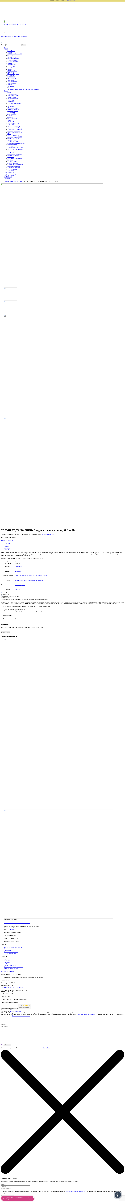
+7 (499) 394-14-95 (9, 24)
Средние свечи (11, 97)
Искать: (3, 44)
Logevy (9, 69)
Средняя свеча (19, 566)
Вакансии (7, 962)
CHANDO (10, 55)
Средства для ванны (13, 138)
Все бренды (10, 86)
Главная (6, 181)
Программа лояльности (11, 952)
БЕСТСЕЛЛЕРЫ (9, 172)
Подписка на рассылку (10, 953)
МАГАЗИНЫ (8, 177)
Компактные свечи (12, 98)
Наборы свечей (11, 100)
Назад (2, 1044)
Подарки (10, 146)
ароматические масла (21, 580)
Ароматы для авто (12, 141)
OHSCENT (10, 75)
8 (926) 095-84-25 (18, 987)
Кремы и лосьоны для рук (15, 132)
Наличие (6, 546)
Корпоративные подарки (11, 968)
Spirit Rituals (10, 80)
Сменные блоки (12, 144)
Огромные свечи (12, 94)
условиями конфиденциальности (75, 1191)
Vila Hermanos (11, 83)
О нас (5, 959)
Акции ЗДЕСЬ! (71, 0)
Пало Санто (10, 124)
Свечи (9, 92)
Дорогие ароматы (12, 163)
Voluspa (9, 84)
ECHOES (10, 63)
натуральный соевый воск (35, 580)
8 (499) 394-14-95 (6, 987)
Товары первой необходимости (13, 947)
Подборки (10, 160)
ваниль (24, 575)
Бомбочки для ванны (13, 131)
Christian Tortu (11, 57)
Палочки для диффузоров (14, 154)
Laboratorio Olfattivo (13, 68)
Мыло (9, 134)
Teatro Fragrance (12, 81)
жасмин (35, 575)
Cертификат (7, 178)
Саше (9, 120)
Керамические (13, 109)
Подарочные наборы (13, 135)
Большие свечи (13, 95)
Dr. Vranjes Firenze (12, 61)
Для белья (10, 115)
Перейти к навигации (7, 36)
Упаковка (10, 150)
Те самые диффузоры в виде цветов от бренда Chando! (23, 89)
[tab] (64, 543)
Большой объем (11, 104)
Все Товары (10, 170)
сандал (45, 575)
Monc (10, 72)
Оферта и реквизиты (10, 965)
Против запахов (12, 169)
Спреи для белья (12, 118)
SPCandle (11, 78)
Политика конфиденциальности (13, 967)
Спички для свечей (13, 155)
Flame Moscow (11, 64)
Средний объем (13, 106)
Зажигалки (10, 157)
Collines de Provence (13, 58)
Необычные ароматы (13, 167)
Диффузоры (10, 101)
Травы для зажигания (13, 126)
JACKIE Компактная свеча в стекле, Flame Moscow (17, 923)
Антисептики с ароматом (14, 129)
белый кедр (18, 575)
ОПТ (5, 964)
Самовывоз (7, 950)
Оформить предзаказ (7, 540)
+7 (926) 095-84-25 (20, 24)
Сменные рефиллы (12, 111)
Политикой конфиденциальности (86, 1014)
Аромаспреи (11, 112)
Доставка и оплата (9, 175)
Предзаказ (7, 548)
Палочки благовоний (13, 123)
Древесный (18, 571)
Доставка (6, 549)
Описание (7, 543)
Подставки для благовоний (15, 158)
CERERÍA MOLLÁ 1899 (14, 54)
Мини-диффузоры (12, 108)
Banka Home (11, 51)
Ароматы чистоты (12, 161)
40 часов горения (20, 585)
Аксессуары (10, 152)
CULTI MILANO (12, 60)
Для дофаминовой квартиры (15, 164)
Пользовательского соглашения (21, 1016)
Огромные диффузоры (14, 103)
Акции (6, 48)
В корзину (11, 929)
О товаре (6, 544)
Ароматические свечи (16, 181)
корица (40, 575)
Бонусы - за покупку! (10, 174)
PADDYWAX (11, 77)
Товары (6, 91)
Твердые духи (11, 140)
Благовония (10, 121)
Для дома (11, 114)
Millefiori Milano (12, 71)
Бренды (6, 49)
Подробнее (46, 1048)
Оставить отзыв (5, 632)
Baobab (9, 52)
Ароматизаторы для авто (16, 143)
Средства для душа (14, 137)
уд (27, 575)
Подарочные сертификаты (15, 149)
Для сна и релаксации (13, 166)
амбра (30, 575)
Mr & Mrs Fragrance (13, 74)
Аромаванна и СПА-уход (14, 127)
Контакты (7, 960)
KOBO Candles (11, 66)
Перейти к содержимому (21, 36)
